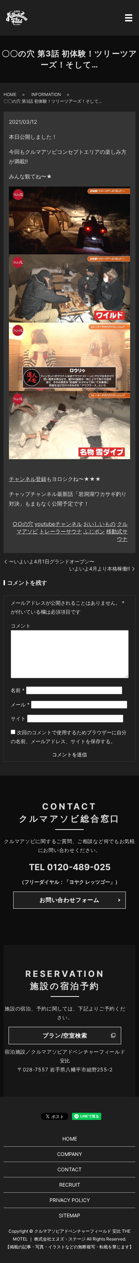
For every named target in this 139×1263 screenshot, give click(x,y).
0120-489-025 (78, 867)
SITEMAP (69, 1215)
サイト (18, 718)
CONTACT (69, 1169)
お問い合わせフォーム (69, 899)
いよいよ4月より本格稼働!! (99, 568)
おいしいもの (99, 524)
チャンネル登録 (27, 479)
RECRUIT (69, 1185)
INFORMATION (46, 94)
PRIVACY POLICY (70, 1200)
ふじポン (94, 531)
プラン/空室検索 (65, 1035)
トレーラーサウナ (60, 531)
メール (20, 704)
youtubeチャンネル (58, 524)
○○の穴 (22, 524)
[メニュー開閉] (128, 17)
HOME (10, 94)
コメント (21, 626)
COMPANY (69, 1154)
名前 (18, 690)
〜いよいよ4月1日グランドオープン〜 (51, 561)
